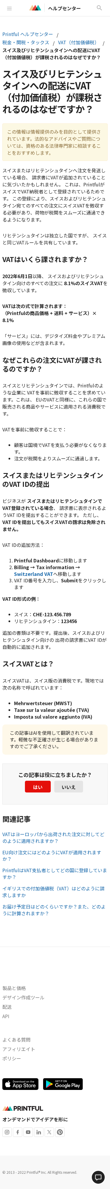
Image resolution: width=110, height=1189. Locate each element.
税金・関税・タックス (25, 42)
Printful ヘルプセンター (27, 34)
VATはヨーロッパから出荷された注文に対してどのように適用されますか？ (53, 837)
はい (38, 786)
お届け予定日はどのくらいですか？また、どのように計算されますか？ (54, 910)
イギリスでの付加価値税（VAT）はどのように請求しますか (53, 892)
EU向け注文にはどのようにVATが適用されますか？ (51, 856)
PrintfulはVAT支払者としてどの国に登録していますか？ (54, 873)
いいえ (69, 786)
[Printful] (35, 8)
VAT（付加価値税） (78, 42)
